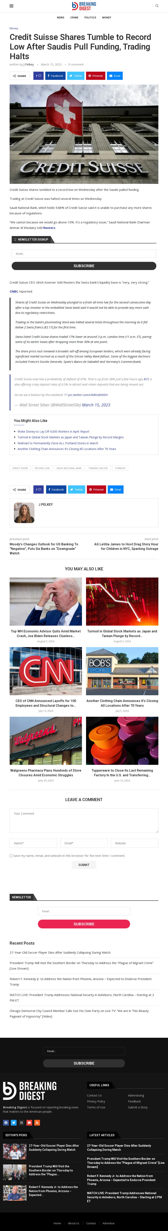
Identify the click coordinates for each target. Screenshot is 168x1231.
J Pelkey (29, 64)
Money (106, 17)
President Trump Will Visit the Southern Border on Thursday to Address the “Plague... (51, 1170)
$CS (146, 379)
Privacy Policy (96, 1101)
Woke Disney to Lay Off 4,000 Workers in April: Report (53, 431)
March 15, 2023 (96, 405)
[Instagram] (21, 1123)
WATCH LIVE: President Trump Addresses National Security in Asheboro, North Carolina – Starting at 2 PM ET (124, 1197)
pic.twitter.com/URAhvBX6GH (88, 395)
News (60, 17)
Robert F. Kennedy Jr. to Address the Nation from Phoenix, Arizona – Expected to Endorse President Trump (121, 1180)
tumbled (120, 468)
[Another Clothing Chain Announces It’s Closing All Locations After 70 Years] (122, 671)
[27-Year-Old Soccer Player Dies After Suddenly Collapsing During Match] (14, 1151)
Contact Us (94, 1095)
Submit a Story (138, 1107)
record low (42, 468)
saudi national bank (69, 468)
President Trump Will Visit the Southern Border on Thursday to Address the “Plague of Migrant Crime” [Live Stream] (126, 1162)
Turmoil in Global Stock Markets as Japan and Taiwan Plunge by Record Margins (71, 437)
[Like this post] (39, 76)
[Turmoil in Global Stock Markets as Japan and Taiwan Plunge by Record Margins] (122, 602)
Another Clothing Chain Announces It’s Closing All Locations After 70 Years (67, 449)
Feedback (134, 1101)
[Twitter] (14, 1123)
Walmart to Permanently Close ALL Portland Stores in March (58, 443)
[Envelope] (29, 1123)
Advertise (109, 1223)
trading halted (98, 468)
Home (57, 1223)
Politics (90, 17)
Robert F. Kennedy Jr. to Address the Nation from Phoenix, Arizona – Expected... (53, 1191)
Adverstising (136, 1095)
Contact (91, 1223)
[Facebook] (6, 1123)
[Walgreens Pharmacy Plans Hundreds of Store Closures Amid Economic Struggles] (46, 741)
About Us (73, 1223)
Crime (74, 17)
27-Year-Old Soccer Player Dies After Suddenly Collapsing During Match (60, 952)
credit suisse (20, 468)
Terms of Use (96, 1107)
